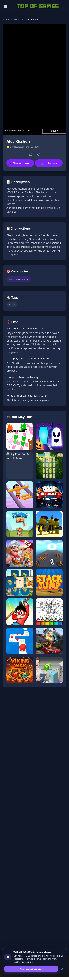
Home (6, 19)
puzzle (11, 304)
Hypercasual (17, 19)
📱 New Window (19, 163)
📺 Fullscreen (49, 163)
